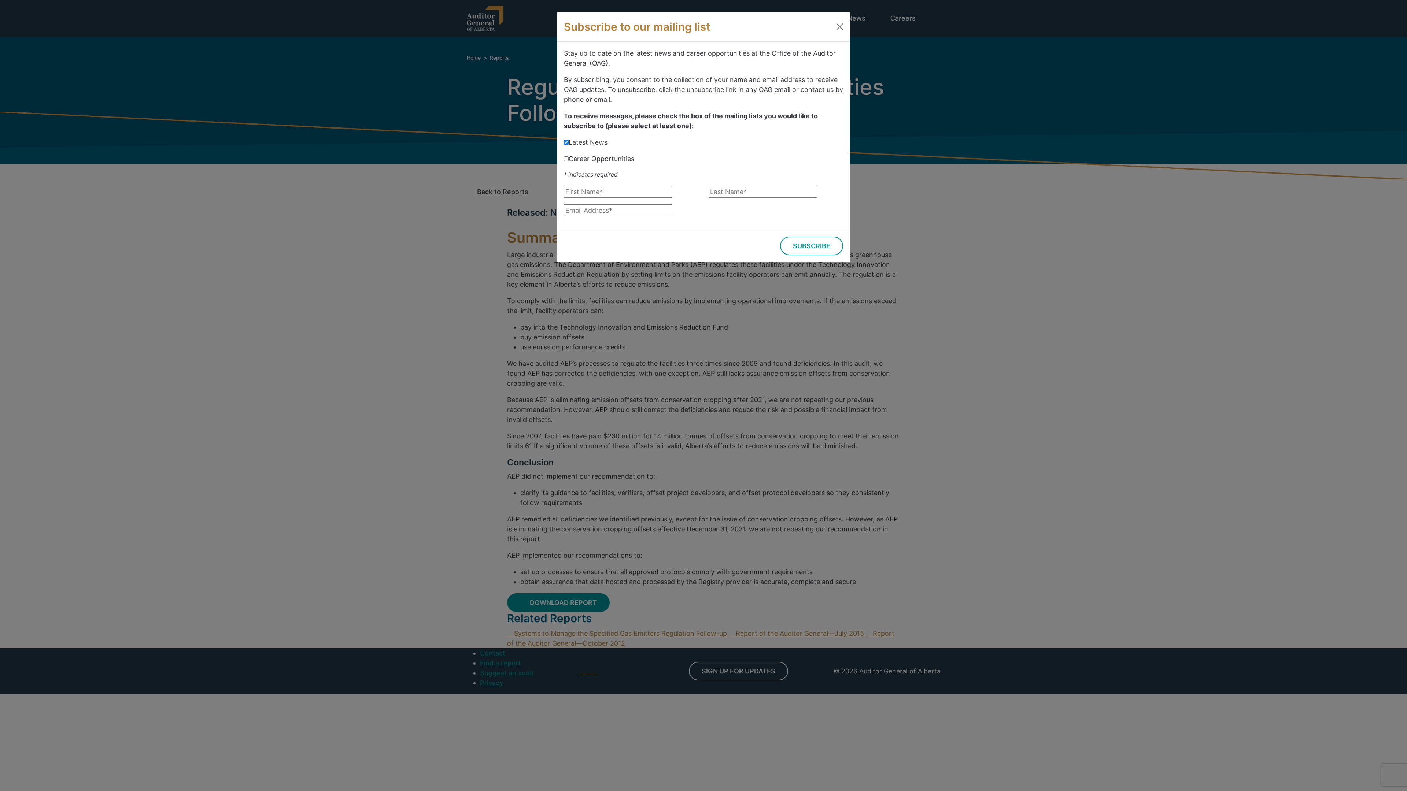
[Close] (839, 26)
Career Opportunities (601, 159)
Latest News (588, 142)
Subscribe (811, 246)
